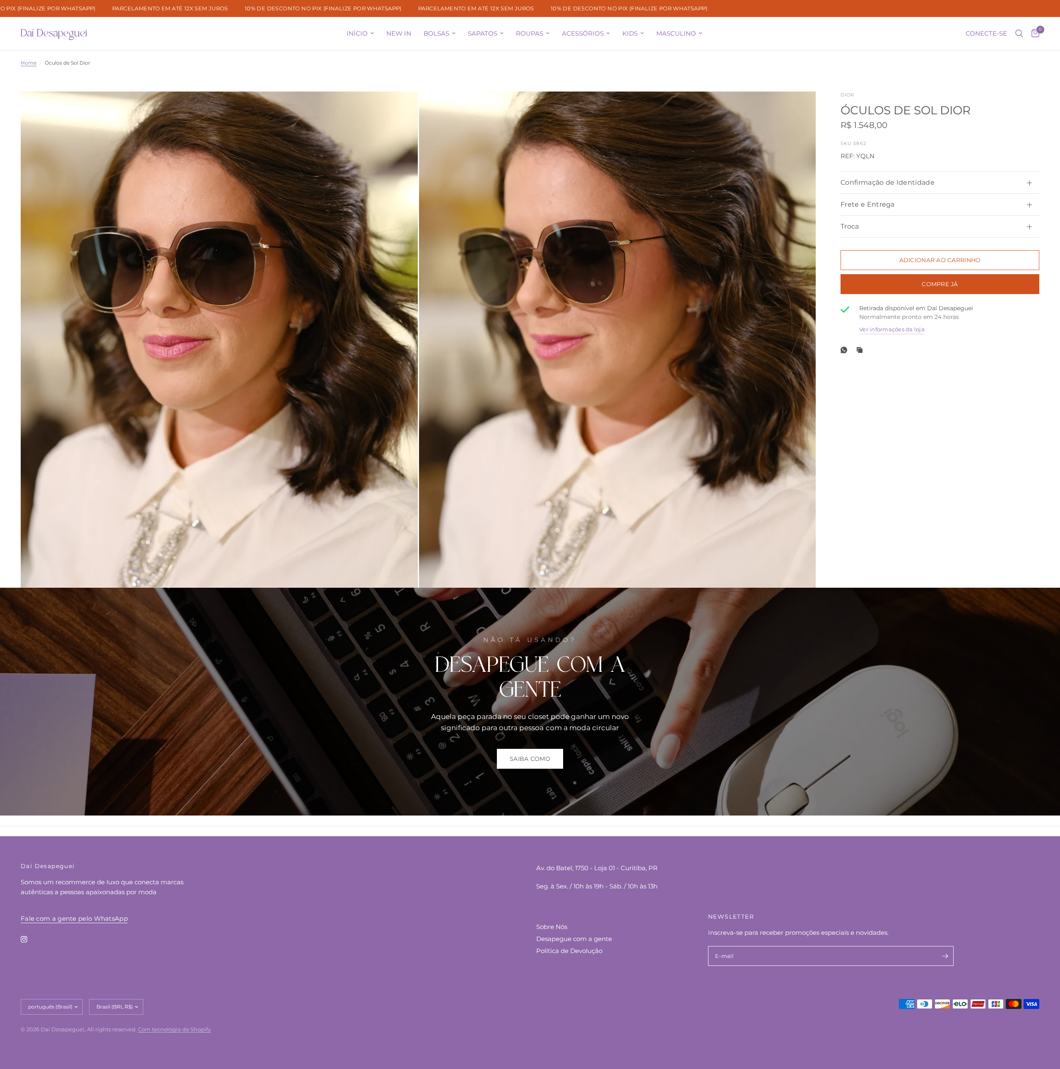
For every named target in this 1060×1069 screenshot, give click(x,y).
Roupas (529, 33)
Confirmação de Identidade (888, 182)
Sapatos (482, 33)
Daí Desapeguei (54, 34)
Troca (850, 226)
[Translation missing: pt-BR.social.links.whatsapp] (845, 350)
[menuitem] (360, 33)
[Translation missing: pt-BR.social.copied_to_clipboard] (861, 350)
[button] (530, 759)
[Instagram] (30, 939)
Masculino (676, 33)
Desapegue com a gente (574, 939)
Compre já (940, 284)
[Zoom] (400, 109)
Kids (630, 33)
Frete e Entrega (868, 204)
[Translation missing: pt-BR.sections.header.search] (1019, 33)
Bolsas (436, 33)
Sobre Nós (551, 927)
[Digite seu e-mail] (945, 956)
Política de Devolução (569, 951)
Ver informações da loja (892, 329)
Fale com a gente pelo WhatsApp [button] (74, 918)
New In (398, 33)
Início (357, 33)
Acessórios (583, 33)
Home (28, 63)
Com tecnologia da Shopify (174, 1029)
